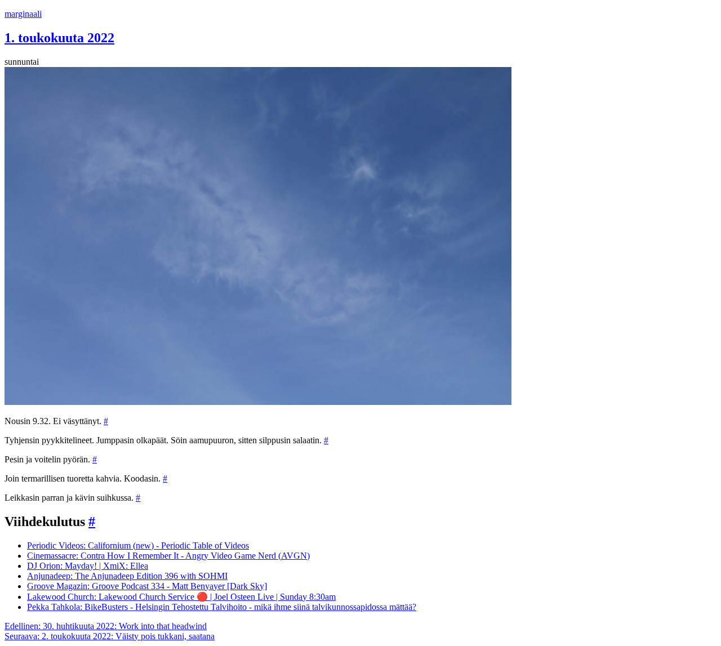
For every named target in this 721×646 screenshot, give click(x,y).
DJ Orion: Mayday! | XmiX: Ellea (87, 566)
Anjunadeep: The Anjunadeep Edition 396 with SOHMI (127, 576)
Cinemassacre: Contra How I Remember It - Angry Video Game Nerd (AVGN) (168, 555)
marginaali (23, 14)
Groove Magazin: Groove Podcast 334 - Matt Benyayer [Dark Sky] (147, 586)
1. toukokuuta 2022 (59, 37)
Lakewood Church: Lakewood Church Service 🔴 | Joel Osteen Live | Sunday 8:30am (181, 597)
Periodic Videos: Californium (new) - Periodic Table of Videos (138, 545)
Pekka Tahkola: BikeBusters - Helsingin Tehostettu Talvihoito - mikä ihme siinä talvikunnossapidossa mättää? (221, 607)
